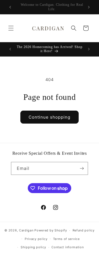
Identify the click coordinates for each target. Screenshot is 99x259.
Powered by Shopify (50, 230)
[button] (11, 28)
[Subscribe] (82, 168)
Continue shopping (49, 117)
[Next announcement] (89, 7)
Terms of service (66, 239)
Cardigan (26, 230)
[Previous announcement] (10, 7)
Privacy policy (36, 239)
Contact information (67, 247)
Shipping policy (33, 247)
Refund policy (84, 230)
